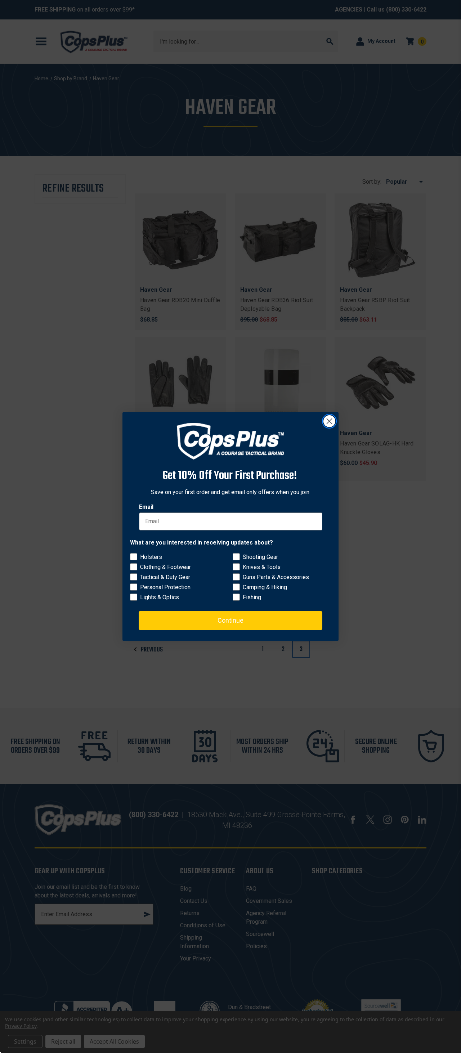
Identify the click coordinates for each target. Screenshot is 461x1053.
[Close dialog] (329, 421)
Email (146, 506)
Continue (230, 620)
